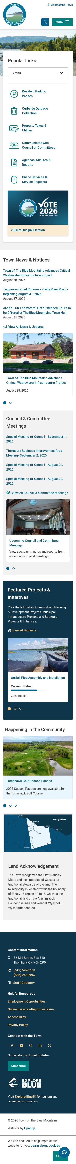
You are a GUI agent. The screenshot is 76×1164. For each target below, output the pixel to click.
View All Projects (24, 630)
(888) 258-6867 (24, 975)
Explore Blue (24, 1096)
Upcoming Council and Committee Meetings (33, 543)
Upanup (29, 1128)
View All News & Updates (26, 327)
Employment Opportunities (27, 1001)
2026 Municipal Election (28, 230)
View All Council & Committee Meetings (40, 493)
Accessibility (17, 1017)
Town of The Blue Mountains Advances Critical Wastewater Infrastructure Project (36, 380)
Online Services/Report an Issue (31, 1009)
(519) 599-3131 (24, 970)
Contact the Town (62, 4)
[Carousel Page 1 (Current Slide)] (4, 402)
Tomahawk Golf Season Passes (29, 781)
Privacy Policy (18, 1025)
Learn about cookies (45, 1145)
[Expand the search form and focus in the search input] (45, 22)
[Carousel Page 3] (20, 709)
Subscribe (18, 1066)
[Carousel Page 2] (10, 403)
